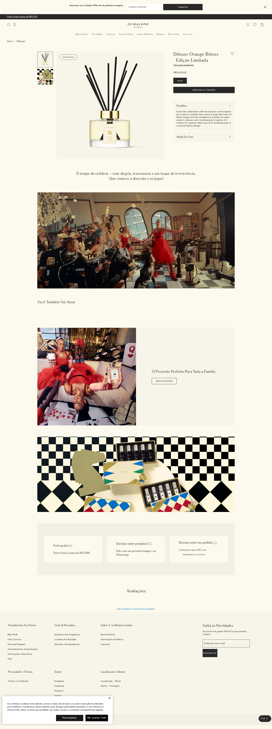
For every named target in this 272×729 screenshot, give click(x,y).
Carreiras (105, 644)
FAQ (10, 659)
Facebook (59, 686)
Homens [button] (160, 34)
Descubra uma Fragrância (67, 635)
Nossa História (108, 635)
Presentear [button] (174, 34)
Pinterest (58, 691)
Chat (263, 718)
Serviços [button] (188, 34)
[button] (265, 7)
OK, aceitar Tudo (96, 718)
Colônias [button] (111, 34)
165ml (180, 81)
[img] (248, 24)
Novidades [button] (97, 34)
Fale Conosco (14, 639)
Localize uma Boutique (65, 639)
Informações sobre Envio (20, 654)
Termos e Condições (18, 681)
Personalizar (69, 718)
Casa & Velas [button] (126, 34)
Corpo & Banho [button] (145, 34)
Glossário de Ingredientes (67, 644)
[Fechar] (109, 698)
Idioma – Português (110, 686)
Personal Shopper (16, 644)
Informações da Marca (112, 639)
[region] (58, 710)
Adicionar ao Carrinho (204, 90)
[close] (264, 7)
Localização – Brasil (111, 681)
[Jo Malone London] (137, 25)
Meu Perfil (12, 635)
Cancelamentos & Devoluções (23, 649)
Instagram (59, 681)
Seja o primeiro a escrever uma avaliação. (136, 609)
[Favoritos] (233, 54)
